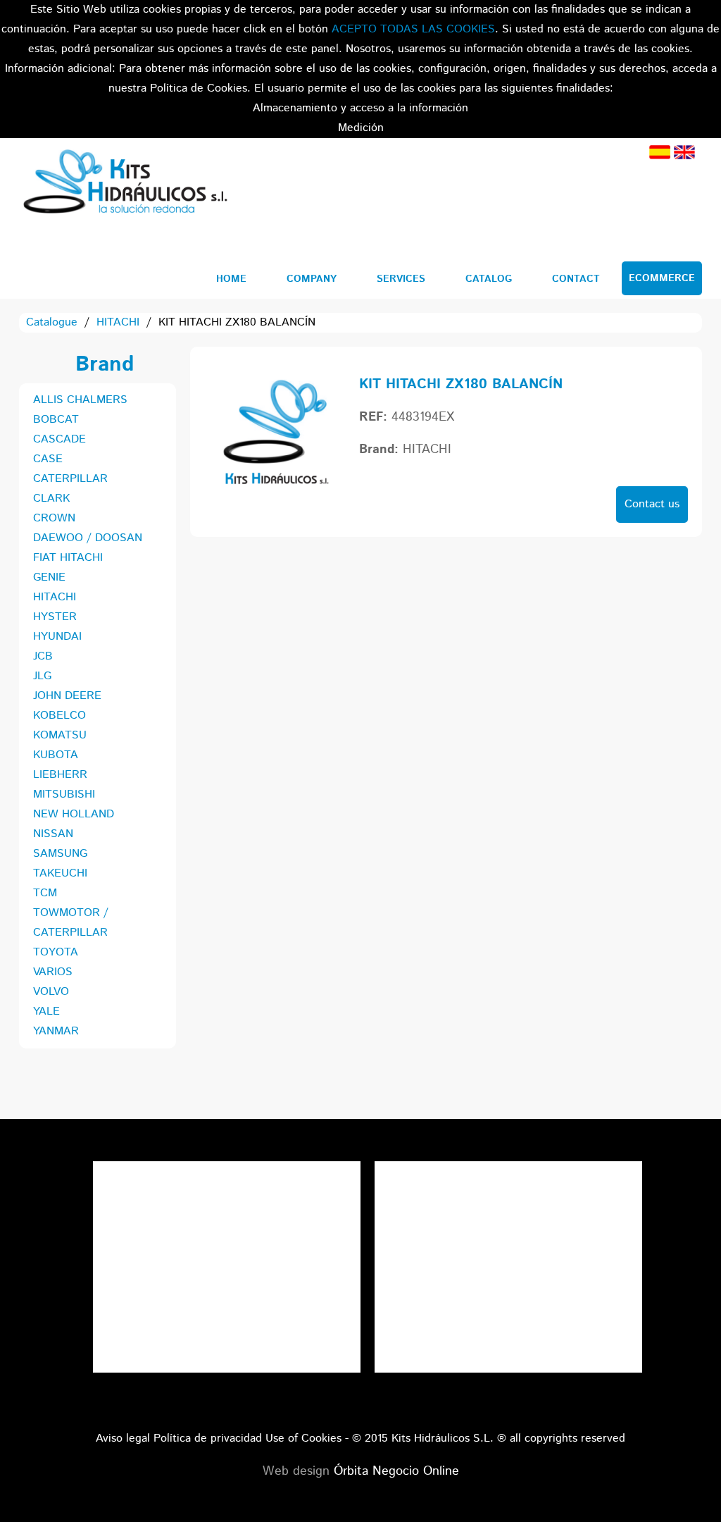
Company (312, 279)
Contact (576, 279)
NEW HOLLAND (73, 814)
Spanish (659, 152)
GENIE (49, 577)
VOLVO (51, 992)
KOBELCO (59, 715)
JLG (42, 676)
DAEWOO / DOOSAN (87, 538)
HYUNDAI (57, 637)
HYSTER (55, 617)
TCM (45, 893)
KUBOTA (55, 755)
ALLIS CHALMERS (80, 400)
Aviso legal (123, 1438)
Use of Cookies (303, 1438)
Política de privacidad (207, 1438)
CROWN (54, 518)
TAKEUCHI (60, 873)
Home (231, 279)
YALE (46, 1011)
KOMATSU (60, 735)
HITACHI (117, 322)
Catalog (488, 279)
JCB (43, 656)
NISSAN (53, 834)
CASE (48, 459)
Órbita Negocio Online (396, 1471)
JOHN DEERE (67, 696)
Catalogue (51, 322)
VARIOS (53, 972)
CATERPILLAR (70, 479)
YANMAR (56, 1031)
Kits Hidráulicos (124, 184)
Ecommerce (662, 278)
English (684, 152)
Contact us (652, 504)
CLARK (51, 498)
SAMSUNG (60, 854)
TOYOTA (55, 952)
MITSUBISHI (64, 794)
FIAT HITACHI (68, 558)
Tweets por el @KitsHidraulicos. (508, 1171)
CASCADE (59, 439)
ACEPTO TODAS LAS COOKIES (413, 29)
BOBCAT (56, 420)
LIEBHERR (60, 775)
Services (401, 279)
